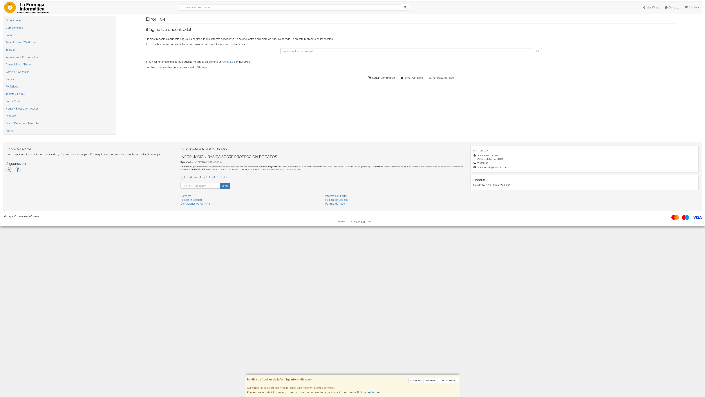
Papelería (11, 116)
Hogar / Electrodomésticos (22, 108)
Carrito (692, 7)
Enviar (225, 186)
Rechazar (430, 380)
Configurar (416, 380)
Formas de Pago (335, 203)
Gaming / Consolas (17, 71)
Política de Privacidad (291, 169)
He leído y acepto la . (206, 177)
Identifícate (652, 7)
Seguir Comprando (383, 77)
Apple (9, 130)
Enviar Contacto (413, 77)
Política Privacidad (191, 199)
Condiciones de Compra (195, 203)
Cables (10, 79)
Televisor (11, 49)
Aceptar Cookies (448, 380)
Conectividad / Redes (19, 64)
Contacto (673, 7)
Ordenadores (13, 20)
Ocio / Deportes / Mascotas (22, 123)
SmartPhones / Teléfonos (21, 42)
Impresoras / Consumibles (22, 57)
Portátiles (11, 35)
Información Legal (336, 195)
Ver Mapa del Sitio (443, 77)
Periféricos (12, 86)
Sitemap (202, 67)
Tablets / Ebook (15, 93)
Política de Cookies (368, 392)
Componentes (14, 27)
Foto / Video (13, 101)
